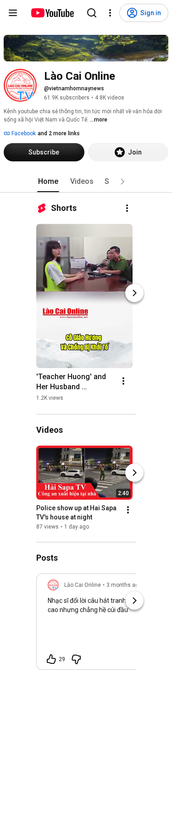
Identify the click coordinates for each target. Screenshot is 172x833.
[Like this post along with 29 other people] (51, 659)
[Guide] (12, 12)
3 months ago (124, 585)
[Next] (134, 293)
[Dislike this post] (76, 659)
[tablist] (86, 182)
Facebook (23, 133)
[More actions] (127, 208)
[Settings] (110, 12)
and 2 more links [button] (59, 133)
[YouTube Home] (52, 13)
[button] (122, 182)
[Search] (91, 12)
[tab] (48, 182)
